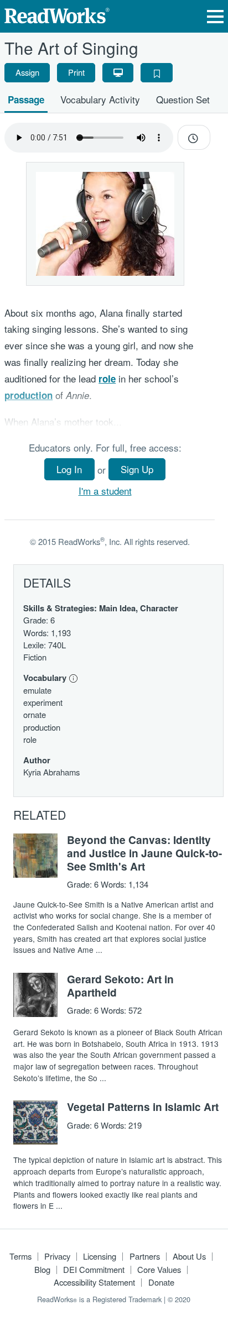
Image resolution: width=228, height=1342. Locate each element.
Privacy (57, 1256)
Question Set (183, 99)
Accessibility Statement (94, 1282)
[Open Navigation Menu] (215, 16)
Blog (42, 1269)
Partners (144, 1256)
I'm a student (105, 490)
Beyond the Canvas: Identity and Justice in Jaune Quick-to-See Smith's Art (144, 853)
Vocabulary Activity (100, 99)
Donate (161, 1282)
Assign (27, 72)
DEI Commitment (94, 1269)
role (107, 378)
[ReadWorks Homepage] (57, 14)
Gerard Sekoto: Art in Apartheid (120, 985)
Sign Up (137, 469)
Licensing (99, 1256)
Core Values (159, 1269)
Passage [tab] (26, 99)
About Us (189, 1256)
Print (76, 72)
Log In (69, 469)
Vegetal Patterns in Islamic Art (143, 1106)
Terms (20, 1256)
